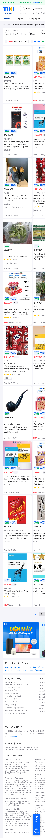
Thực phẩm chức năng (16, 814)
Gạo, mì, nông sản (16, 786)
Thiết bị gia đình (23, 832)
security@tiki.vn (21, 713)
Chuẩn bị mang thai (15, 774)
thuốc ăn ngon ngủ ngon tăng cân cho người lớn (16, 670)
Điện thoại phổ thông (16, 803)
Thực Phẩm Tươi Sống (14, 778)
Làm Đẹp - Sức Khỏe (13, 809)
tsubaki (35, 749)
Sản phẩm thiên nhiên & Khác (17, 818)
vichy (27, 749)
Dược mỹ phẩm (24, 825)
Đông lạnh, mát (19, 785)
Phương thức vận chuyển (13, 696)
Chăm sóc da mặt (11, 812)
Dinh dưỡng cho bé (15, 768)
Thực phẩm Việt (22, 783)
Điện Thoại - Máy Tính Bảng (16, 798)
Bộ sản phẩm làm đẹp (17, 824)
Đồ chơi (26, 762)
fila (31, 749)
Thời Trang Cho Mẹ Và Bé (13, 762)
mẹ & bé (41, 13)
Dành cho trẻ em (15, 790)
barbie (36, 747)
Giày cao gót (39, 795)
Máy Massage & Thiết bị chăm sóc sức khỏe (18, 816)
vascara (7, 747)
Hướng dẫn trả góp (11, 705)
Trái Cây (7, 781)
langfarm (15, 749)
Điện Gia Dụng (11, 829)
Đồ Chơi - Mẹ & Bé (12, 760)
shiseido (8, 749)
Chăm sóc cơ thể (15, 816)
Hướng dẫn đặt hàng (12, 693)
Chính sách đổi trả (11, 702)
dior (12, 747)
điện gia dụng (25, 13)
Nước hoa (12, 823)
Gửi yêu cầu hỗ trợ (11, 690)
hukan (21, 749)
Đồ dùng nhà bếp (11, 832)
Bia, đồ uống (12, 788)
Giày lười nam (39, 808)
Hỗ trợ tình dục (22, 823)
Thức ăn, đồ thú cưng (16, 792)
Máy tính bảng (14, 805)
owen (41, 747)
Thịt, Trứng (15, 781)
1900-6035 (14, 682)
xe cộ (34, 13)
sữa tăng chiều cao (12, 667)
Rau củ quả (12, 783)
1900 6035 (14, 737)
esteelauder (19, 747)
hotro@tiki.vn (22, 710)
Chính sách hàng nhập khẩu (14, 708)
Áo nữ (37, 762)
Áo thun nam (39, 777)
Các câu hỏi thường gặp (13, 687)
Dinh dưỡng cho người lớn (17, 770)
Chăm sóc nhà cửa (17, 794)
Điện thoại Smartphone (13, 801)
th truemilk (29, 747)
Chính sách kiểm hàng (12, 699)
